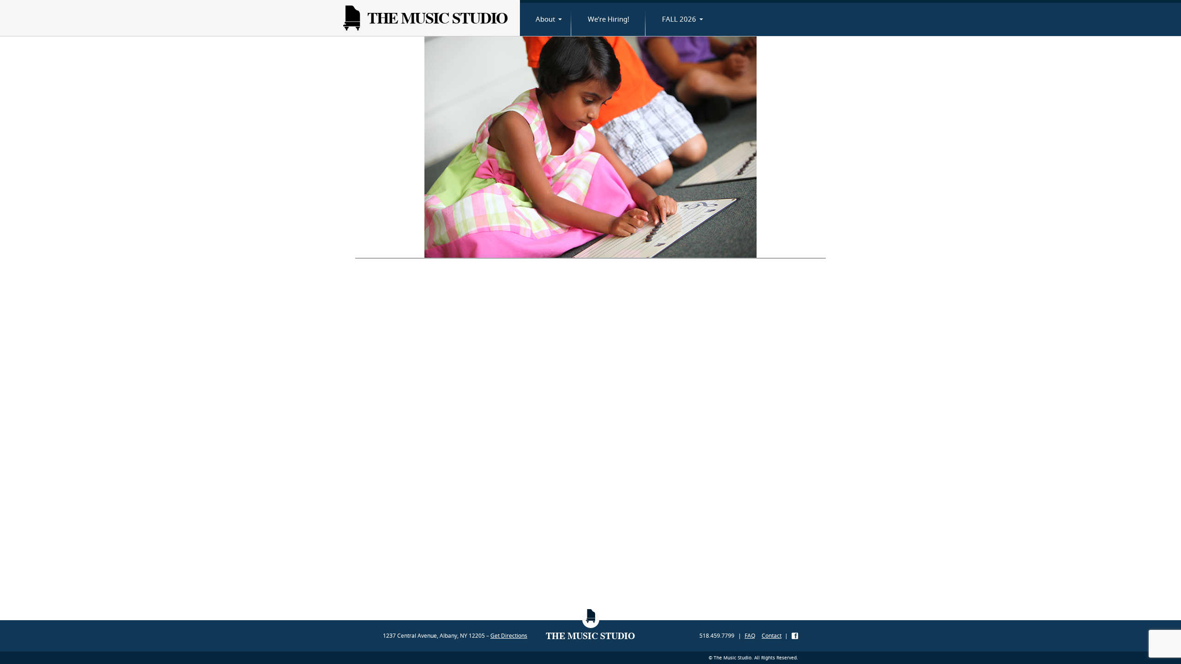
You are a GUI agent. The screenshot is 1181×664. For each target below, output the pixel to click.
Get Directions (508, 636)
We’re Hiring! (608, 19)
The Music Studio (437, 18)
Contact (771, 636)
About (545, 19)
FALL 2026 (679, 19)
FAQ (750, 636)
